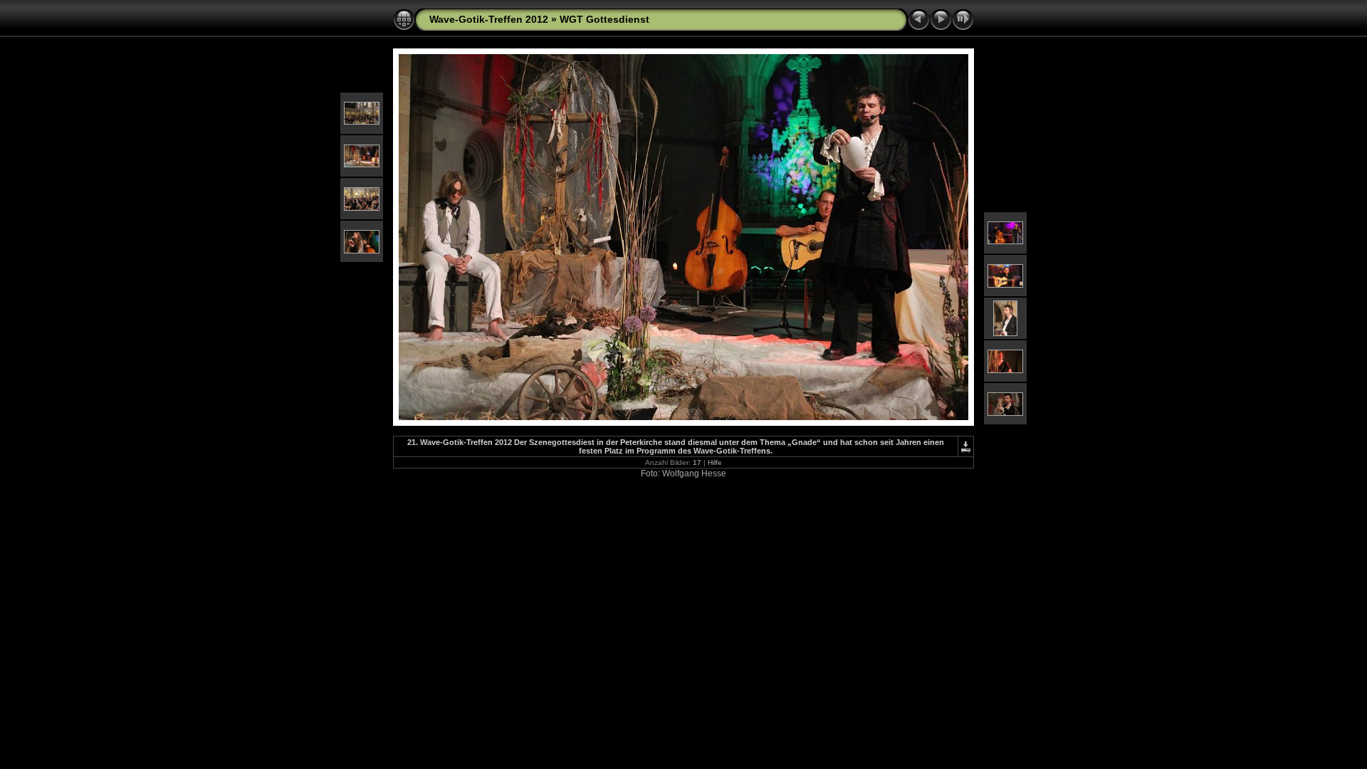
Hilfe (715, 462)
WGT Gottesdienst (604, 19)
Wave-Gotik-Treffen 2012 (488, 19)
